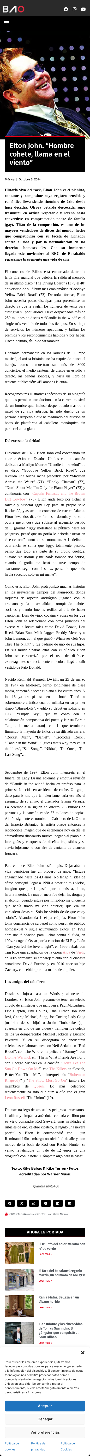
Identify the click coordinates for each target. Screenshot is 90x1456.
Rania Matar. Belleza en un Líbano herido (59, 1299)
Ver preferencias (45, 1432)
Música (10, 179)
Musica (64, 1213)
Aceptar (45, 1405)
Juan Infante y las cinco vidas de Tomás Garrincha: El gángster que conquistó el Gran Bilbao (61, 1330)
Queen (39, 1086)
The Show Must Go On (47, 1080)
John (49, 1213)
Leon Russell (15, 1098)
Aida (66, 952)
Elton (43, 1213)
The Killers (57, 1069)
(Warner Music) (31, 1213)
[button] (82, 1352)
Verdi (80, 952)
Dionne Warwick (18, 1057)
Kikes (56, 1213)
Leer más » (45, 1254)
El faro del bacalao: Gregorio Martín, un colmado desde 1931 (62, 1273)
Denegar (45, 1419)
